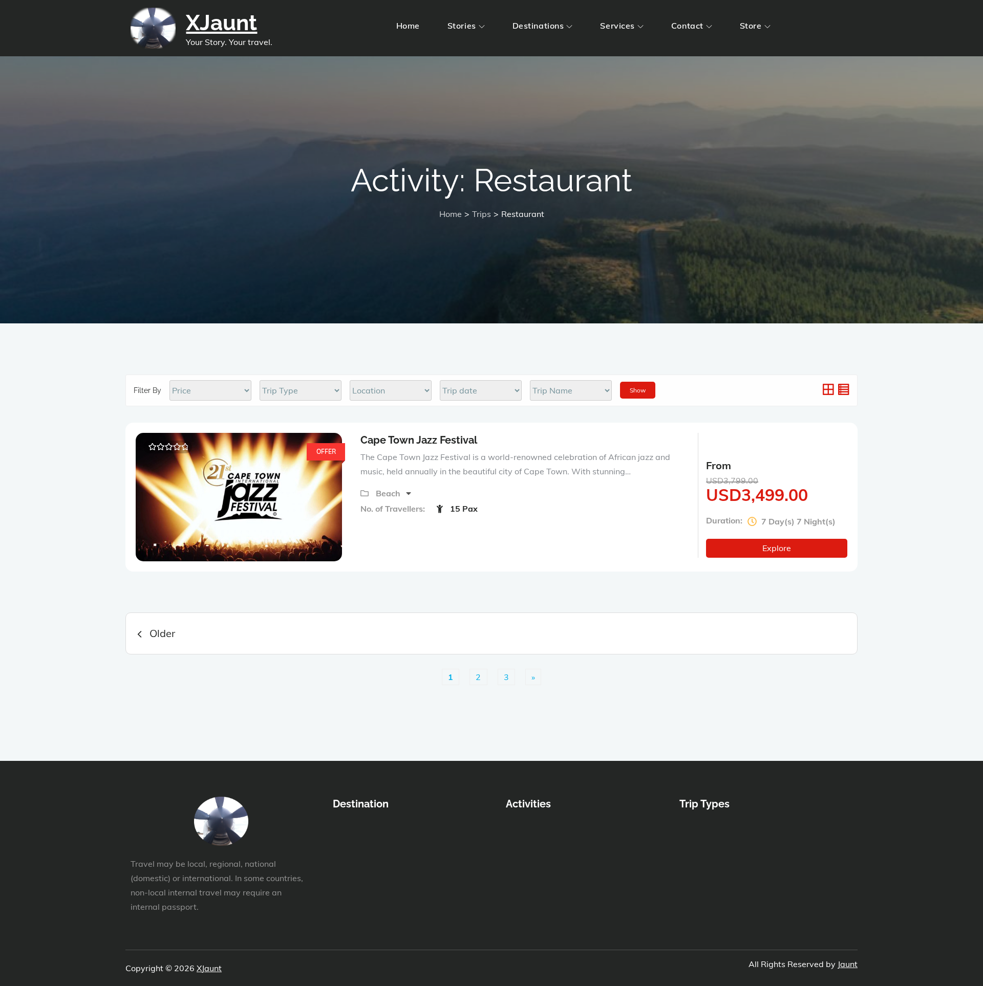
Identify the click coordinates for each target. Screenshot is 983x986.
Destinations (538, 25)
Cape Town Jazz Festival (418, 440)
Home (408, 25)
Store (751, 25)
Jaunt (848, 964)
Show (638, 390)
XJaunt (221, 22)
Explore (776, 548)
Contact (687, 25)
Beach (389, 493)
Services (617, 25)
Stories (461, 25)
